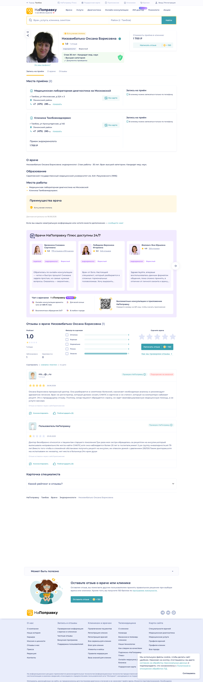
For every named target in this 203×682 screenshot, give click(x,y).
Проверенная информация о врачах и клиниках (70, 630)
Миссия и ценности (36, 641)
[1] (27, 342)
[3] (32, 342)
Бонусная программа (67, 640)
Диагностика (94, 10)
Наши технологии (126, 644)
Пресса (30, 649)
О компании (33, 629)
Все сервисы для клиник (99, 641)
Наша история (33, 633)
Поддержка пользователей (70, 644)
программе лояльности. (145, 590)
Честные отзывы (64, 636)
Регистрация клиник (98, 633)
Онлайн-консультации (116, 10)
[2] (30, 342)
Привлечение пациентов (100, 629)
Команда (122, 633)
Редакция (31, 653)
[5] (36, 342)
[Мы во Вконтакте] (168, 613)
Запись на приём (35, 71)
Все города (154, 649)
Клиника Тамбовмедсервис (52, 117)
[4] (34, 342)
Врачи (69, 10)
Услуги (79, 10)
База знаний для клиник (99, 657)
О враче (51, 71)
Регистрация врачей (97, 637)
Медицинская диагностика (162, 633)
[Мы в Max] (174, 613)
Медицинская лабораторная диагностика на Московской (72, 90)
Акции (167, 10)
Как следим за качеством (130, 648)
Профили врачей (157, 641)
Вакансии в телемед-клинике (128, 638)
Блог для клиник (96, 645)
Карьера (31, 637)
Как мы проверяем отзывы (156, 354)
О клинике (123, 629)
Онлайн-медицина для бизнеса (129, 661)
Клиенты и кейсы (96, 649)
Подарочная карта (127, 667)
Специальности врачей (160, 629)
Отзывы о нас (33, 645)
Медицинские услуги (159, 637)
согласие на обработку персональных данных (164, 663)
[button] (68, 20)
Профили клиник (157, 645)
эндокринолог (69, 49)
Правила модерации (98, 653)
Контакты (31, 657)
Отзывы (63, 71)
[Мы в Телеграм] (163, 613)
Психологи (153, 10)
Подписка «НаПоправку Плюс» (129, 653)
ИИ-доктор (138, 10)
